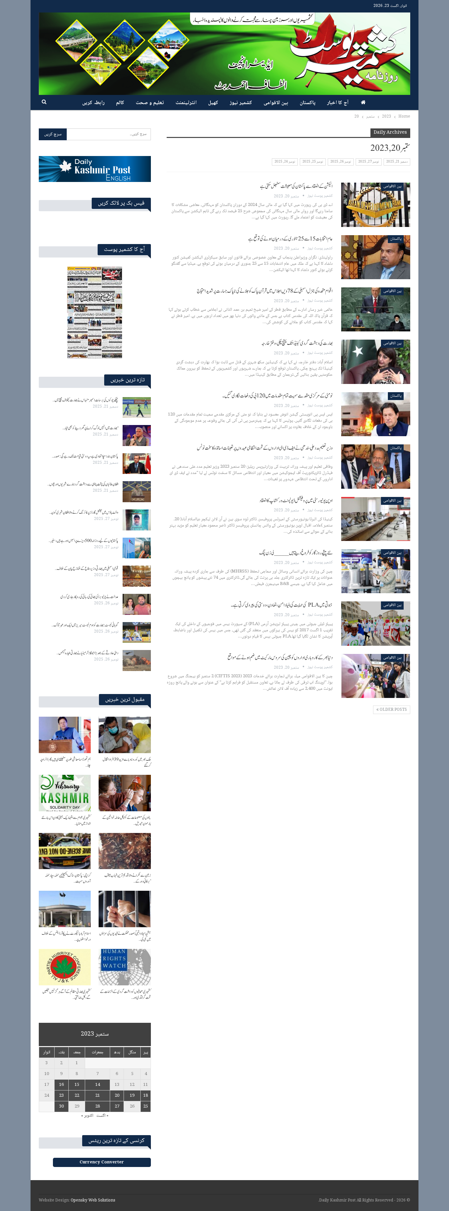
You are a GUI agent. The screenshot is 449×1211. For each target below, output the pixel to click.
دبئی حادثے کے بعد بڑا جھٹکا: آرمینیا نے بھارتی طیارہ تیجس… (87, 653)
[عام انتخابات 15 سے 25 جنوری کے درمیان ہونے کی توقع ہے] (375, 257)
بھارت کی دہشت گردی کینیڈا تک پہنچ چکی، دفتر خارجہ (297, 343)
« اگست (102, 1115)
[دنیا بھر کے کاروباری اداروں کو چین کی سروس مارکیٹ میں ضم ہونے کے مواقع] (375, 676)
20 (117, 1095)
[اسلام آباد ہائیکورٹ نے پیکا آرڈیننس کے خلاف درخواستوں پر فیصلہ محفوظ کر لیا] (65, 909)
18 (145, 1095)
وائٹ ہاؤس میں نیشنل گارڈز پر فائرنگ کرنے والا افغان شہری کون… (83, 512)
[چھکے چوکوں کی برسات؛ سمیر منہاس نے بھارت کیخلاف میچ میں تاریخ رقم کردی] (137, 407)
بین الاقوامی (276, 103)
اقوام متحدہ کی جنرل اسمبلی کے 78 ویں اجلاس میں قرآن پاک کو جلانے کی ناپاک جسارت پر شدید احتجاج (265, 291)
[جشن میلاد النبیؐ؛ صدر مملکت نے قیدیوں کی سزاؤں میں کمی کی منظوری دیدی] (125, 909)
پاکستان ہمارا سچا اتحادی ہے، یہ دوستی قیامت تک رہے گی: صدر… (85, 456)
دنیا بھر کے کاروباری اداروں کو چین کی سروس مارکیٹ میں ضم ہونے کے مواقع (280, 658)
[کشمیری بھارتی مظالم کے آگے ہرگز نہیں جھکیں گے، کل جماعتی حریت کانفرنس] (65, 967)
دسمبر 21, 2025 (397, 162)
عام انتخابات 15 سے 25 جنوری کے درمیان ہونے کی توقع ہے (290, 239)
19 (132, 1095)
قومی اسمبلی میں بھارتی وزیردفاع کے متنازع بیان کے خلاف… (86, 568)
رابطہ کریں (93, 103)
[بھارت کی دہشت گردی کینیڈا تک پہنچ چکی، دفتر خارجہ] (375, 362)
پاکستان (308, 103)
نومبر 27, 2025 (368, 162)
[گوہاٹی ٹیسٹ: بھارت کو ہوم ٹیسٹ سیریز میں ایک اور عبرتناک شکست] (137, 632)
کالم (120, 103)
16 (61, 1084)
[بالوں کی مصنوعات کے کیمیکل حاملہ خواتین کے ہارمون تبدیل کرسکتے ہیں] (125, 793)
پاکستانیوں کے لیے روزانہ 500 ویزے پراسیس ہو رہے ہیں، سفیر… (83, 540)
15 (77, 1084)
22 (77, 1095)
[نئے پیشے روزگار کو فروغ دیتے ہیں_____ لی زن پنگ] (375, 571)
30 (61, 1106)
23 (61, 1095)
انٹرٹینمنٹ (186, 103)
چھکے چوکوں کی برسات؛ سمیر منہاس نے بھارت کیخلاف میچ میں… (85, 400)
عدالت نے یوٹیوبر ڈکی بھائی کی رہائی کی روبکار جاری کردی (89, 597)
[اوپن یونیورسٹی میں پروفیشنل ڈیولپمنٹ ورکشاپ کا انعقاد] (375, 519)
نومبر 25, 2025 (312, 162)
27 (117, 1106)
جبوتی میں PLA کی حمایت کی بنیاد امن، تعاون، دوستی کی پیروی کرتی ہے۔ (282, 605)
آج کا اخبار (337, 103)
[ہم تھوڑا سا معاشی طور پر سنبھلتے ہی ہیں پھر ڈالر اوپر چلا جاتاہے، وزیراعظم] (65, 735)
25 (145, 1106)
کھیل (213, 103)
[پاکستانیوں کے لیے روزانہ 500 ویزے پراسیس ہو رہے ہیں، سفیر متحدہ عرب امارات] (137, 548)
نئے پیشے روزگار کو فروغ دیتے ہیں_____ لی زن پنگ (296, 553)
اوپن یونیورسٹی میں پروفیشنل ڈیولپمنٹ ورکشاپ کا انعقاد (296, 501)
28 (97, 1106)
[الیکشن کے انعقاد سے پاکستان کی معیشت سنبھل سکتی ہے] (375, 205)
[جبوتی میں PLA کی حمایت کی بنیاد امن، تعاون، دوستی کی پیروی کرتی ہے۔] (375, 623)
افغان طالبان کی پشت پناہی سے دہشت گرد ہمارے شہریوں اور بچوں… (82, 484)
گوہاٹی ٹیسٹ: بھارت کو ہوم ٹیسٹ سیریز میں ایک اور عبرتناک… (85, 625)
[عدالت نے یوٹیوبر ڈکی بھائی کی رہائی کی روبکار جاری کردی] (137, 604)
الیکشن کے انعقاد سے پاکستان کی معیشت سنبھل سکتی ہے (296, 186)
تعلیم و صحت (150, 103)
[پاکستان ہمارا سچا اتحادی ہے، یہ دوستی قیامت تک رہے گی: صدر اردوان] (137, 463)
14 (97, 1084)
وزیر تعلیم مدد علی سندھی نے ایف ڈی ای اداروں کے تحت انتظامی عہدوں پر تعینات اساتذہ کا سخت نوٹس (265, 448)
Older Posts (393, 709)
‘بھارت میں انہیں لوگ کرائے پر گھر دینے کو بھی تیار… (90, 428)
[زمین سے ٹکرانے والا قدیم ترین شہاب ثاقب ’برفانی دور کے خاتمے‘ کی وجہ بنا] (125, 851)
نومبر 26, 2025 (340, 162)
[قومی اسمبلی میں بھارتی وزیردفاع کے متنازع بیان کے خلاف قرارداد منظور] (137, 576)
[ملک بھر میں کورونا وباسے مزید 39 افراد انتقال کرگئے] (125, 735)
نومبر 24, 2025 (284, 162)
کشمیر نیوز (241, 103)
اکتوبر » (87, 1115)
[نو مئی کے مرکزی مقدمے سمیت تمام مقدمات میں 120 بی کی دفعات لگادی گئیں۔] (375, 414)
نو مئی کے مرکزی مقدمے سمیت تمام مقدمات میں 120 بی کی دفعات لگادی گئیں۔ (277, 396)
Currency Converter (102, 1162)
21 (97, 1095)
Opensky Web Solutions (93, 1200)
